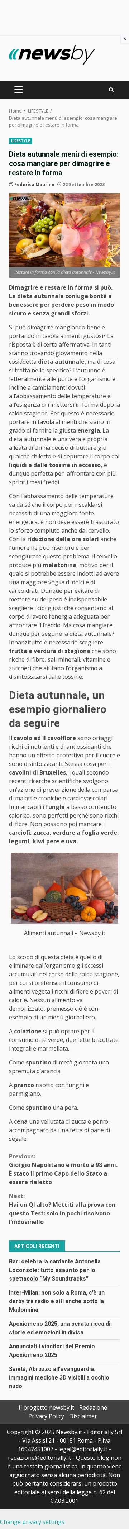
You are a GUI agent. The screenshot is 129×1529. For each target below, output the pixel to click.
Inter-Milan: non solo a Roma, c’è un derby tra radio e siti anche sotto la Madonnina (57, 1301)
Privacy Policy (46, 1416)
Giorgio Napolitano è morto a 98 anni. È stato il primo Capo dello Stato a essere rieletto (63, 1169)
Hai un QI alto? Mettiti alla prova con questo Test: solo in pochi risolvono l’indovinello (62, 1209)
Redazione (93, 1407)
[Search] (111, 90)
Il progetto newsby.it (46, 1407)
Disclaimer (83, 1416)
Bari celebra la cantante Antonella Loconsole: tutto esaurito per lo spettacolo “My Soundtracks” (55, 1270)
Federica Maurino (34, 184)
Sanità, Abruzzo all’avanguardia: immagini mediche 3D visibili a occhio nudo (59, 1378)
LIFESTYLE (20, 140)
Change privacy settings (32, 1522)
